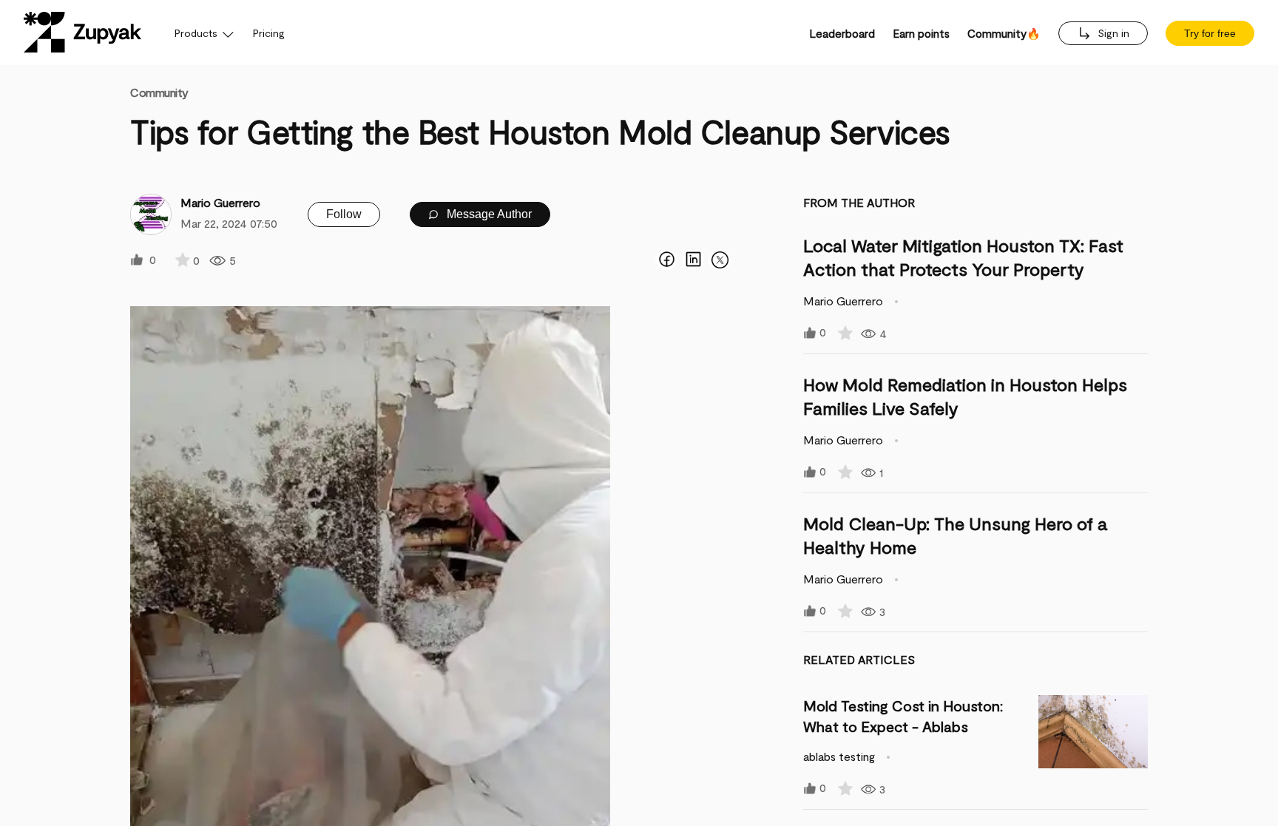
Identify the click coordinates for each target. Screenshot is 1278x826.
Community (159, 92)
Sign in (1112, 33)
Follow (344, 214)
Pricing (269, 33)
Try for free (1210, 33)
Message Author (488, 214)
